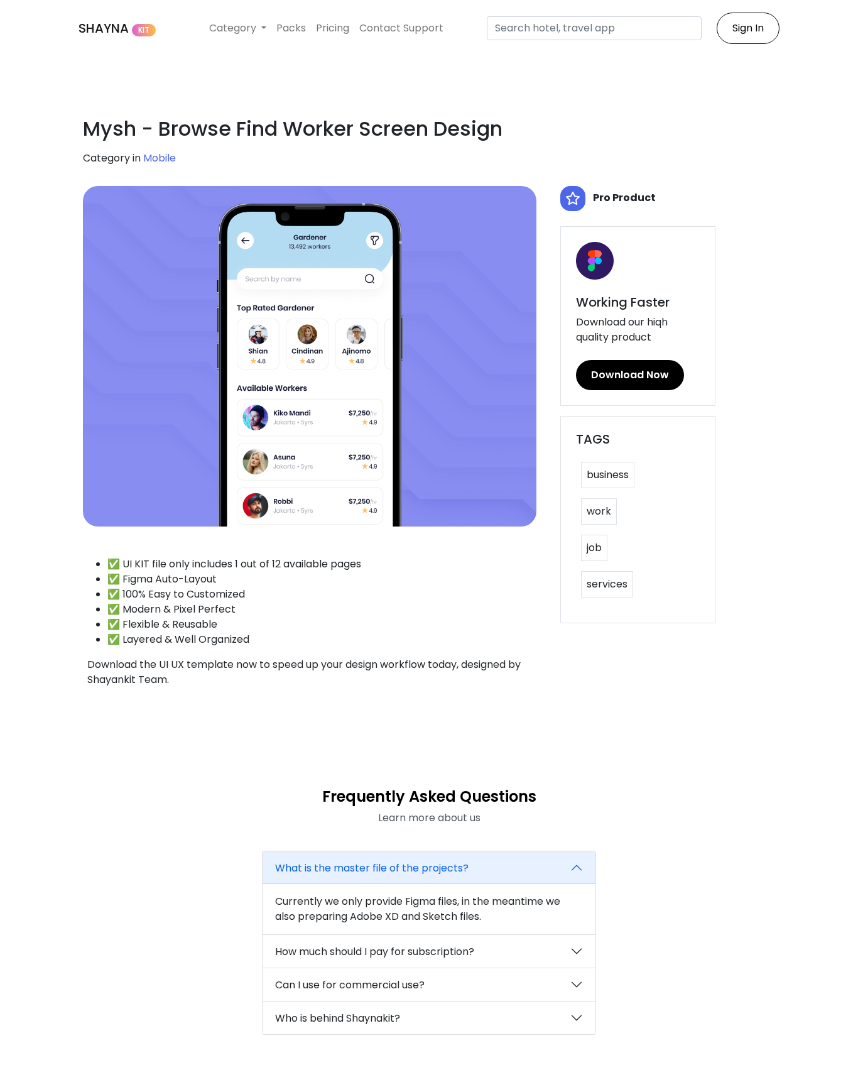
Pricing (332, 28)
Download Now (630, 375)
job (594, 547)
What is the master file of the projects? (372, 868)
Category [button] (234, 28)
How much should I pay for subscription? (374, 951)
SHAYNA (114, 28)
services (607, 584)
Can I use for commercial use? (350, 985)
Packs (291, 28)
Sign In (748, 28)
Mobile (159, 158)
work (599, 511)
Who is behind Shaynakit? (337, 1018)
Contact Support (401, 28)
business (608, 474)
